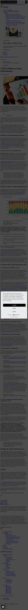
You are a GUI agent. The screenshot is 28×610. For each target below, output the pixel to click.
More (14, 311)
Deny (14, 308)
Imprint (11, 316)
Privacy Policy (15, 316)
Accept (14, 305)
